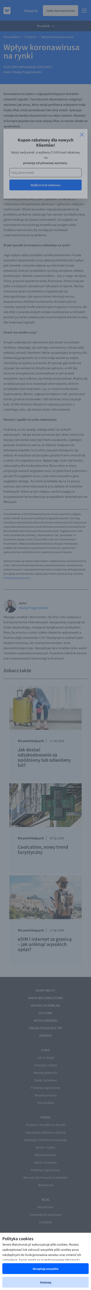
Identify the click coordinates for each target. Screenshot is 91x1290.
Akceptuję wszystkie (45, 1268)
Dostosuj (45, 1282)
